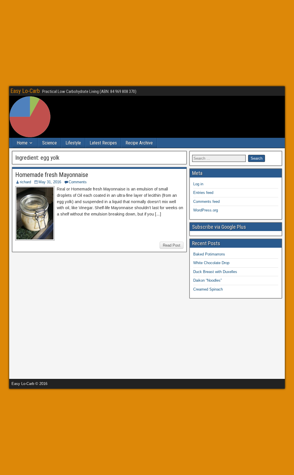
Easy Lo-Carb (25, 90)
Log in (198, 184)
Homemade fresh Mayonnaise (51, 174)
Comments (78, 182)
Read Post (171, 245)
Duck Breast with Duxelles (215, 272)
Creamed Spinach (208, 289)
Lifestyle (73, 143)
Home (22, 143)
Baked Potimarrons (209, 254)
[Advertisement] (147, 43)
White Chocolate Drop (211, 263)
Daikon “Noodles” (207, 280)
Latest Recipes (103, 143)
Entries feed (203, 192)
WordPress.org (205, 210)
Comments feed (206, 201)
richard (25, 182)
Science (49, 143)
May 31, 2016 (49, 182)
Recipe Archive (139, 143)
